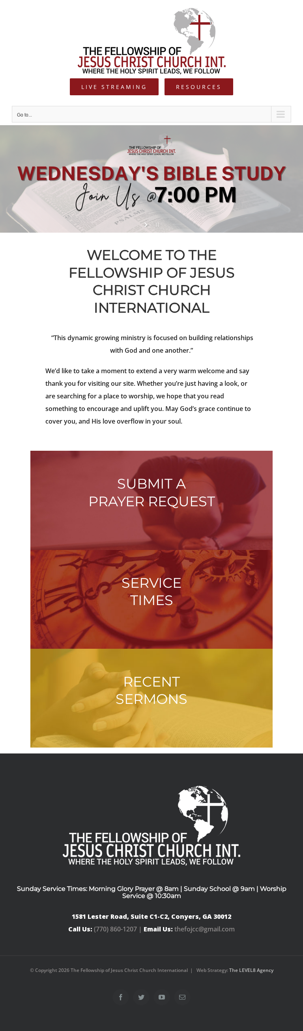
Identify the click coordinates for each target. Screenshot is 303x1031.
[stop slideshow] (156, 225)
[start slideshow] (147, 225)
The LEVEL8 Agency (251, 970)
